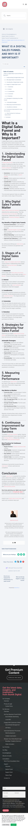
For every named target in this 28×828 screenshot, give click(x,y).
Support (6, 764)
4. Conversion (10, 93)
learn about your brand (17, 272)
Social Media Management (12, 725)
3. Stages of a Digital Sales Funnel (13, 84)
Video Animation (9, 744)
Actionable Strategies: (12, 102)
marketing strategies (14, 217)
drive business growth (9, 486)
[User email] (15, 542)
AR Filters (8, 727)
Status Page (8, 775)
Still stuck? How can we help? (15, 568)
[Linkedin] (13, 542)
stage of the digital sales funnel (12, 262)
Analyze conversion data (19, 446)
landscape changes (12, 434)
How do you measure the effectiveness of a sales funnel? (8, 578)
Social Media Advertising (12, 716)
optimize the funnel (12, 265)
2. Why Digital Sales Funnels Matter (13, 79)
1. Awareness (10, 86)
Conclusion (8, 117)
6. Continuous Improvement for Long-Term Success (13, 110)
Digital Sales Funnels (7, 36)
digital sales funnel (7, 162)
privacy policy (6, 807)
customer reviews (8, 296)
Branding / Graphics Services (13, 741)
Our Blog (5, 750)
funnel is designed (6, 167)
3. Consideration (10, 91)
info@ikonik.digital (18, 492)
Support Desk (8, 772)
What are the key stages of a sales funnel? (20, 578)
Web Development (10, 733)
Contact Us (7, 778)
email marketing (16, 285)
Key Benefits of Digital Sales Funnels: (15, 82)
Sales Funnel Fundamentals (9, 38)
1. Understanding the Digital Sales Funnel (15, 77)
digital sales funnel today (15, 498)
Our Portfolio (6, 747)
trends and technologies (13, 439)
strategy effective (8, 438)
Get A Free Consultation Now (11, 761)
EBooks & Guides (7, 756)
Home (3, 34)
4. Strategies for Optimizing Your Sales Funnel (13, 99)
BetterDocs (16, 587)
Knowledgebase (11, 34)
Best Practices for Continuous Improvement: (12, 114)
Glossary (7, 766)
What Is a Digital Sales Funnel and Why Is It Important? (13, 74)
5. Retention (9, 96)
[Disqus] (14, 607)
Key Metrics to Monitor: (12, 107)
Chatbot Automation (10, 736)
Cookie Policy (9, 706)
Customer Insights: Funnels (14, 229)
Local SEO (8, 719)
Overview (6, 701)
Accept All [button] (13, 824)
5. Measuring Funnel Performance (13, 104)
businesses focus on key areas (9, 214)
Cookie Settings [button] (6, 824)
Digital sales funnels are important (10, 210)
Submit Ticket (9, 769)
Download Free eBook (14, 677)
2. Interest (9, 89)
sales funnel (20, 244)
